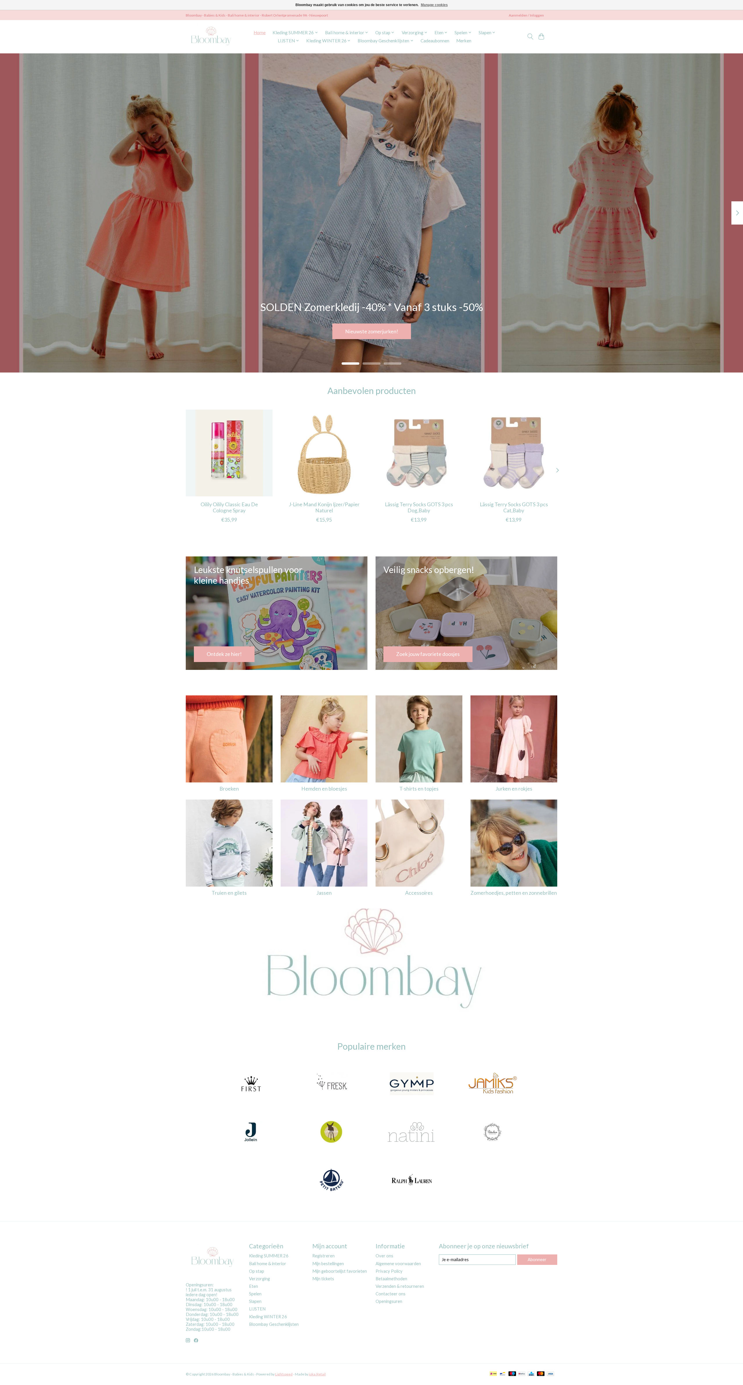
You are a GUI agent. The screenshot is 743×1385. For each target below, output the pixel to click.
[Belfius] (521, 1374)
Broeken (229, 789)
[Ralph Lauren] (412, 1180)
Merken (463, 40)
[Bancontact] (502, 1374)
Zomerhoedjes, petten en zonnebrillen (513, 893)
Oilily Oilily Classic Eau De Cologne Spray (229, 507)
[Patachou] (492, 1132)
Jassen (324, 893)
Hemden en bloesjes (324, 789)
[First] (250, 1084)
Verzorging (259, 1278)
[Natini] (412, 1132)
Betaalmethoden (391, 1278)
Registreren (323, 1255)
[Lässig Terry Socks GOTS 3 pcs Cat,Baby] (513, 453)
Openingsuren (389, 1301)
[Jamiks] (492, 1084)
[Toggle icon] (530, 36)
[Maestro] (512, 1374)
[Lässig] (331, 1132)
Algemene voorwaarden (398, 1263)
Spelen (255, 1293)
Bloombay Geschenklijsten (274, 1324)
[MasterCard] (540, 1374)
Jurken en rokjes (513, 789)
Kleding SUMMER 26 (268, 1255)
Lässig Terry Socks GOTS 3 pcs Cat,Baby (514, 507)
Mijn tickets (323, 1278)
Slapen (255, 1301)
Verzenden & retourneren (400, 1286)
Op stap (256, 1271)
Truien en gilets (229, 893)
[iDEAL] (493, 1374)
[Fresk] (331, 1084)
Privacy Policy (389, 1271)
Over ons (384, 1255)
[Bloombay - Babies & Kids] (212, 36)
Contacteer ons (390, 1293)
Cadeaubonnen (435, 40)
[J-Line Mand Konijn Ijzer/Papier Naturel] (324, 453)
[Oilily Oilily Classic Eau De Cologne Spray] (229, 453)
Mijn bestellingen (328, 1263)
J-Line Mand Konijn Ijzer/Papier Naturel (324, 507)
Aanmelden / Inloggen (526, 15)
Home (260, 32)
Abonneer (537, 1259)
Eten (253, 1286)
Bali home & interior (267, 1263)
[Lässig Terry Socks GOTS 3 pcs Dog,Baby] (419, 453)
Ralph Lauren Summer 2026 (371, 331)
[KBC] (531, 1374)
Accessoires (419, 893)
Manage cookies (434, 5)
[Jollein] (250, 1132)
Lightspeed (284, 1374)
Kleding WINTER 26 (268, 1316)
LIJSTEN (257, 1308)
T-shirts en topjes (419, 789)
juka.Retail (317, 1374)
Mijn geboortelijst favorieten (339, 1271)
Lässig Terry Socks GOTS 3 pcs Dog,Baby (419, 507)
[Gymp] (412, 1084)
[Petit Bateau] (331, 1180)
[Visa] (550, 1374)
